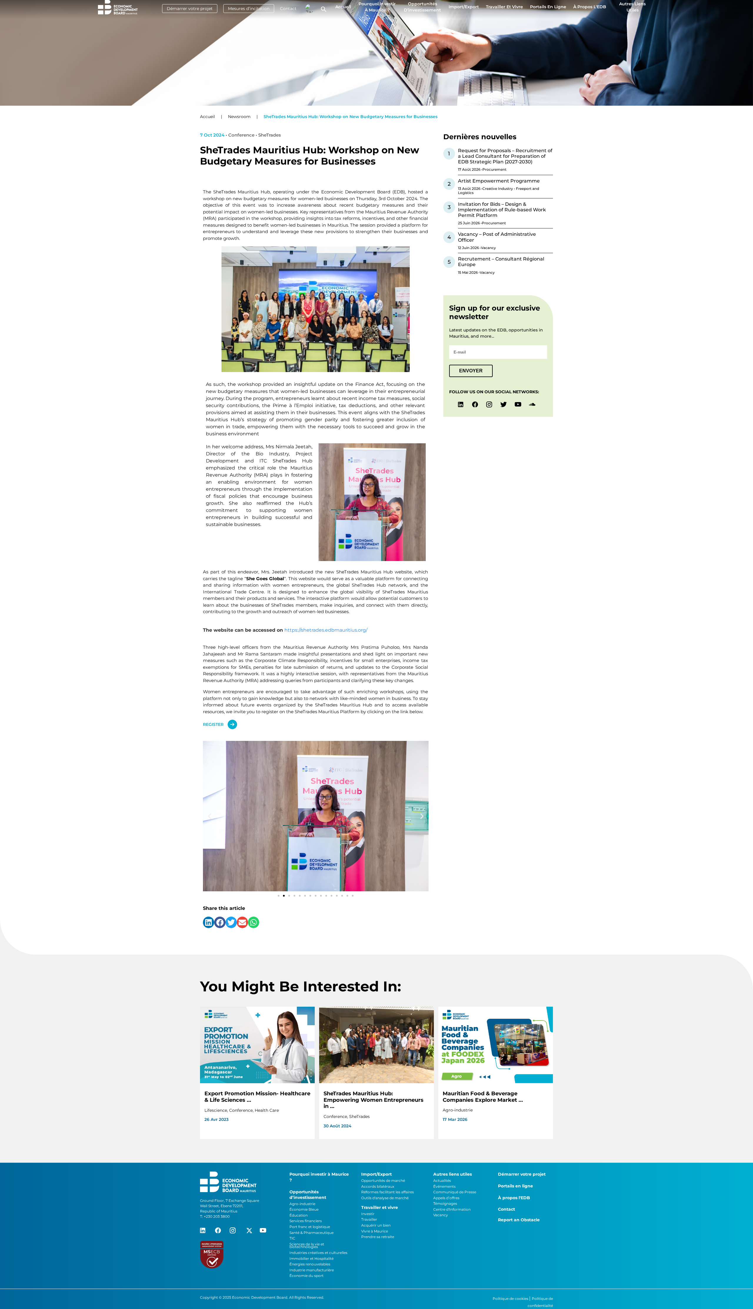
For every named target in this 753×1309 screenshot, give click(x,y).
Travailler (369, 1219)
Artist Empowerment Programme (499, 181)
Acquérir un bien (376, 1225)
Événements (444, 1186)
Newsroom (239, 116)
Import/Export (464, 6)
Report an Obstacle (519, 1219)
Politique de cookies (511, 1298)
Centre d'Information (452, 1209)
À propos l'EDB (589, 6)
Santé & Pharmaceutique (311, 1232)
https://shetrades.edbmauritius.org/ (325, 630)
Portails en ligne (548, 6)
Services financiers (305, 1221)
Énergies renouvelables (309, 1264)
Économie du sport (306, 1275)
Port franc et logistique (309, 1227)
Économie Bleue (304, 1209)
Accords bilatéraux (377, 1186)
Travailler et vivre (504, 6)
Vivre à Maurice (374, 1231)
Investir (367, 1214)
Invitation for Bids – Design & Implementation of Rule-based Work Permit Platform (502, 209)
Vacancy (440, 1215)
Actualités (442, 1180)
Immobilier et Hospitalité (311, 1258)
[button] (209, 816)
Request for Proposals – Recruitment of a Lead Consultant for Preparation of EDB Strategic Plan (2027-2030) (505, 156)
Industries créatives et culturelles (318, 1252)
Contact (288, 8)
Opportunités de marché (383, 1180)
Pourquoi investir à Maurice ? (377, 7)
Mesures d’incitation (248, 8)
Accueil (343, 6)
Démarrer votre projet (190, 8)
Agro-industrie (302, 1204)
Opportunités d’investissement (422, 7)
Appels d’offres (446, 1198)
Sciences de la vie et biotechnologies (306, 1245)
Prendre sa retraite (377, 1237)
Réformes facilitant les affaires (387, 1192)
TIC (292, 1238)
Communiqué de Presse (454, 1192)
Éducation (298, 1215)
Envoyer (471, 370)
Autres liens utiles (632, 7)
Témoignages (445, 1203)
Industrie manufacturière (311, 1270)
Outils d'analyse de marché (385, 1198)
